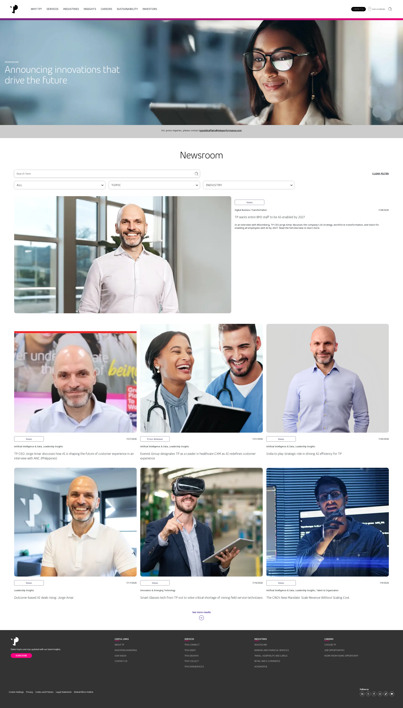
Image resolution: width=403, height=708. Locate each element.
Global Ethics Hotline (83, 692)
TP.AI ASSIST (190, 650)
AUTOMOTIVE (260, 666)
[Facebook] (374, 693)
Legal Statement (63, 692)
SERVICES (52, 9)
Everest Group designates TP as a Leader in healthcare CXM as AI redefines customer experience (198, 456)
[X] (368, 693)
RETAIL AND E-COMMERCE (267, 661)
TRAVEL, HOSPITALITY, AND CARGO (270, 655)
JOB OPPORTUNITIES (334, 650)
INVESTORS (149, 9)
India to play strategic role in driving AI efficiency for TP (304, 454)
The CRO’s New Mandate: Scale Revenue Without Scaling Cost (307, 598)
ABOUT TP (119, 644)
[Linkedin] (362, 693)
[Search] (390, 9)
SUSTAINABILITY (127, 9)
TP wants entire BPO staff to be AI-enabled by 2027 (270, 217)
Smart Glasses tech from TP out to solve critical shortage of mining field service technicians (201, 598)
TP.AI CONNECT (191, 644)
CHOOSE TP (330, 644)
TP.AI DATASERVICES (194, 666)
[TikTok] (385, 693)
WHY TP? (36, 9)
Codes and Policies (44, 692)
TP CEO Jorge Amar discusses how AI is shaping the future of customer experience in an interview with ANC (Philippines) (74, 456)
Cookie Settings (16, 692)
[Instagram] (380, 693)
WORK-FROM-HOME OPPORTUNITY (341, 655)
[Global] (14, 9)
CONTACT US (358, 9)
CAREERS (106, 9)
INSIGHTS (90, 9)
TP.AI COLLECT (191, 661)
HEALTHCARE (260, 644)
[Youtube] (391, 693)
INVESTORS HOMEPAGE (126, 650)
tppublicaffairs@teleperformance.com (220, 130)
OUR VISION (120, 655)
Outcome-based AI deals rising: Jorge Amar (44, 598)
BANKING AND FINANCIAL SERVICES (271, 650)
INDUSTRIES (71, 9)
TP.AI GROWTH (191, 655)
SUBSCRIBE (21, 655)
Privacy (29, 692)
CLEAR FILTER (380, 173)
